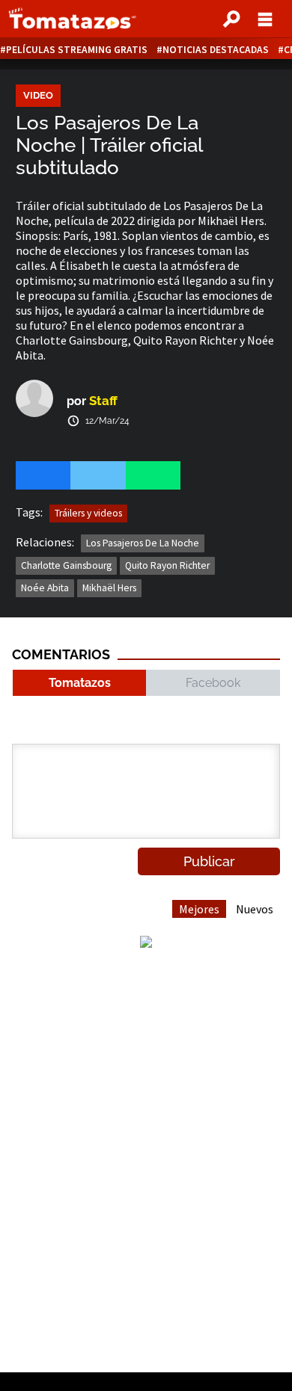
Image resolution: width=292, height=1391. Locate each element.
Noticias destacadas (215, 49)
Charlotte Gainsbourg (66, 565)
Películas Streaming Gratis (76, 49)
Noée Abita (45, 588)
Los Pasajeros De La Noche (142, 543)
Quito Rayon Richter (167, 565)
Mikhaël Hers (109, 588)
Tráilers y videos (88, 513)
